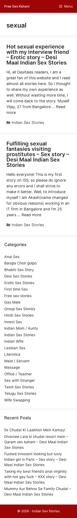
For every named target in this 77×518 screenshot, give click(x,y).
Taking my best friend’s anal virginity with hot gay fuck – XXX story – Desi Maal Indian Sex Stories (35, 476)
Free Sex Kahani (17, 6)
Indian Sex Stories (28, 122)
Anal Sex (11, 257)
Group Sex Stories (19, 309)
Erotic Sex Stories (19, 283)
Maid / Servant (17, 361)
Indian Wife (14, 341)
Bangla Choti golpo (20, 263)
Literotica (12, 354)
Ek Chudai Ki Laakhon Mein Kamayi (34, 430)
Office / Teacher (18, 374)
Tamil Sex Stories (19, 387)
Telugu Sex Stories (20, 393)
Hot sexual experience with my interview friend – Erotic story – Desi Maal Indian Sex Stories (37, 54)
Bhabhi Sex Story (19, 270)
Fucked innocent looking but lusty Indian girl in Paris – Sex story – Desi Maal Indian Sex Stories (35, 459)
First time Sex (16, 289)
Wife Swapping (17, 400)
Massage (12, 367)
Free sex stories (18, 296)
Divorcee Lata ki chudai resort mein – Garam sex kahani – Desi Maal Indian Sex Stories (36, 442)
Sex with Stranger (19, 380)
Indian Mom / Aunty (21, 328)
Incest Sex (13, 322)
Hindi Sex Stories (19, 315)
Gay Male (12, 302)
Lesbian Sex (14, 348)
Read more (31, 215)
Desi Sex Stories (18, 276)
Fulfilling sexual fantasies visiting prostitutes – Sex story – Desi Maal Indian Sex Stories (37, 154)
